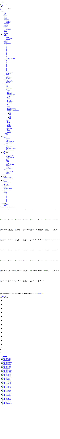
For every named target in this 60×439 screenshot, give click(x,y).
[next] (2, 354)
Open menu (2, 9)
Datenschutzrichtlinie (4, 295)
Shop (3, 2)
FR (2, 6)
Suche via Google (3, 296)
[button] (3, 11)
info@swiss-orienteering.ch (40, 293)
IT (2, 5)
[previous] (0, 354)
